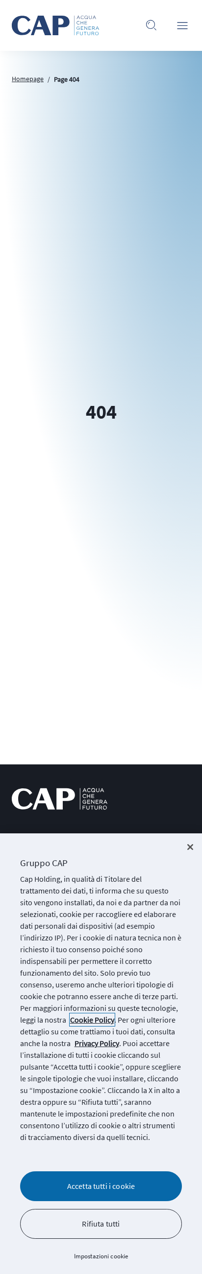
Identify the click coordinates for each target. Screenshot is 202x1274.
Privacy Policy (97, 1043)
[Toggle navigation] (182, 25)
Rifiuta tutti (101, 1224)
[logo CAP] (59, 799)
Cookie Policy (92, 1020)
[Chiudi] (190, 847)
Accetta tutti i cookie (101, 1186)
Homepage (28, 78)
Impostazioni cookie (101, 1256)
